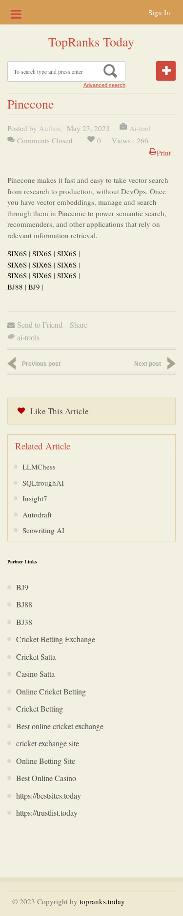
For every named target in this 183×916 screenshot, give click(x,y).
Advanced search (104, 85)
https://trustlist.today (47, 812)
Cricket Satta (36, 656)
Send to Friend (39, 324)
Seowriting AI (43, 530)
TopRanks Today (91, 41)
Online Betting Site (45, 761)
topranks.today (102, 901)
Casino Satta (35, 674)
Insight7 (34, 498)
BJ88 (15, 286)
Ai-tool (140, 128)
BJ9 (34, 286)
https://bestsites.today (48, 795)
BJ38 (24, 622)
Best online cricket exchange (59, 726)
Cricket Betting (39, 708)
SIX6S (17, 253)
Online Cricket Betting (51, 691)
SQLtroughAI (43, 483)
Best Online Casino (46, 778)
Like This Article (59, 411)
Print (164, 152)
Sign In (159, 12)
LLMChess (39, 466)
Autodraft (37, 514)
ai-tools (28, 337)
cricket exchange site (47, 743)
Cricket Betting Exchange (55, 639)
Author (49, 128)
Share (78, 324)
